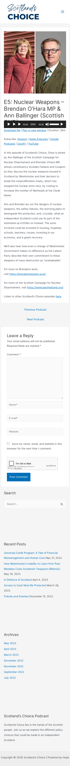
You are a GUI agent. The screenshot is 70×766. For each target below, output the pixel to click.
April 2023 (10, 648)
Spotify (21, 143)
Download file (12, 130)
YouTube (33, 143)
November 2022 (13, 666)
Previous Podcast (35, 309)
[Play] (14, 124)
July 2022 (10, 677)
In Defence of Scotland (18, 579)
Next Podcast (35, 319)
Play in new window (34, 130)
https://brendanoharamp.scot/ (28, 274)
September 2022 (14, 671)
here (58, 296)
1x (62, 124)
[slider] (54, 124)
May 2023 (10, 643)
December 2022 (13, 660)
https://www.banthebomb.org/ (45, 287)
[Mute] (47, 124)
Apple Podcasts (38, 139)
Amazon (22, 139)
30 (9, 124)
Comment (14, 354)
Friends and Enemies (16, 596)
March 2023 (11, 654)
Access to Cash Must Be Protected (25, 585)
